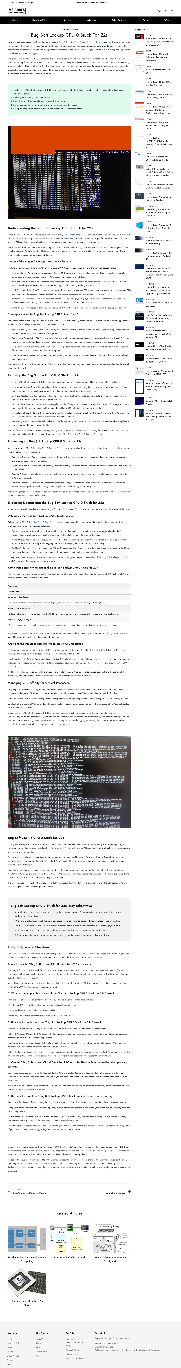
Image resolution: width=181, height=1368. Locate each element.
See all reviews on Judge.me (24, 2)
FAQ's (166, 20)
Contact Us (41, 1343)
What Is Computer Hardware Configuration (111, 1259)
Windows (91, 20)
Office (148, 35)
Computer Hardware (69, 29)
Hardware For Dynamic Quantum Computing (27, 1259)
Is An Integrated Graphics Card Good (27, 1303)
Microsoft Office (39, 20)
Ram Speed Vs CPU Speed (69, 1257)
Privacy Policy (71, 1354)
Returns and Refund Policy (74, 1344)
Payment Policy (72, 1350)
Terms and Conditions (74, 1358)
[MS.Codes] (17, 10)
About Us (40, 1338)
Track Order (41, 1351)
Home (15, 20)
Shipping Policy (72, 1338)
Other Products (119, 20)
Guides (146, 20)
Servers (67, 20)
